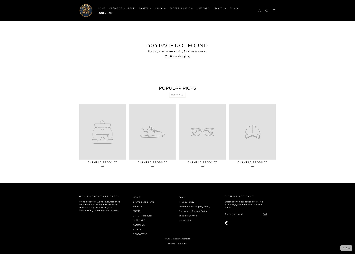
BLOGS (234, 8)
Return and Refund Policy (193, 211)
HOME (101, 8)
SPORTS (144, 8)
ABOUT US (220, 8)
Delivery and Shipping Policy (194, 206)
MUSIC (159, 8)
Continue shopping (177, 56)
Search (183, 197)
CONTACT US (105, 13)
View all (177, 95)
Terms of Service (188, 215)
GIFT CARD (203, 8)
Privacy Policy (186, 202)
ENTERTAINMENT (180, 8)
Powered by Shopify (177, 243)
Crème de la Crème (122, 8)
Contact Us (185, 220)
